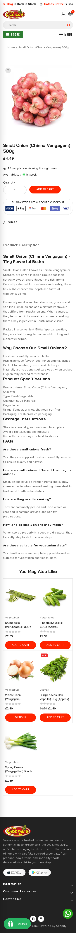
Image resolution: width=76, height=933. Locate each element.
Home (11, 47)
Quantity (9, 182)
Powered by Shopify (52, 926)
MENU (68, 34)
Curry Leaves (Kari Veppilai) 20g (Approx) (54, 697)
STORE (15, 34)
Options (20, 717)
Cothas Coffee (44, 4)
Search (68, 25)
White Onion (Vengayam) (13, 697)
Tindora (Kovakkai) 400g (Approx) (52, 625)
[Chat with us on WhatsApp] (68, 914)
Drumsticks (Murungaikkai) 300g (18, 625)
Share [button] (12, 222)
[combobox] (38, 25)
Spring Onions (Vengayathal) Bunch (18, 769)
